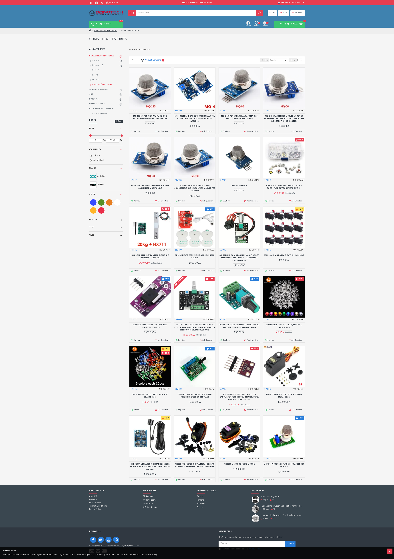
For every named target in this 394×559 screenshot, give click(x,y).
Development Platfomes (105, 31)
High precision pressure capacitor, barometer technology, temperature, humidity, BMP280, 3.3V (239, 397)
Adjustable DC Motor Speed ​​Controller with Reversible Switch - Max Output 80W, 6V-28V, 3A (239, 258)
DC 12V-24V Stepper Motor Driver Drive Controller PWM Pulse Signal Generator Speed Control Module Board (194, 327)
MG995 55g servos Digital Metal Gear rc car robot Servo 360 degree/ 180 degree (194, 465)
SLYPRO (134, 111)
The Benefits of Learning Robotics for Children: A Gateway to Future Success (282, 506)
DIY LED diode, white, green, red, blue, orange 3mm (284, 326)
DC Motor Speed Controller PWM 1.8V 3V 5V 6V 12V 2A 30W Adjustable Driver (239, 326)
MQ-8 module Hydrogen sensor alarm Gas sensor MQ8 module (150, 187)
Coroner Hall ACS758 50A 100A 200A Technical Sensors (150, 326)
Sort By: (265, 60)
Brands (92, 168)
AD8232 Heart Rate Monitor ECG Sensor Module (194, 257)
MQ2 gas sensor (239, 186)
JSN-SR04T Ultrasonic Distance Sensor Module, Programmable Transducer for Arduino (150, 467)
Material (93, 220)
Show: (292, 60)
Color (92, 195)
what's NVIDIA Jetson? (270, 497)
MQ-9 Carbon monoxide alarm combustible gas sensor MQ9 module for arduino (194, 188)
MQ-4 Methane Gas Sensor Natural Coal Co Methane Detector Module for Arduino (195, 119)
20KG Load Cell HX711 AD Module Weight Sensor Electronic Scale (150, 257)
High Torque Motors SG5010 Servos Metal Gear (284, 396)
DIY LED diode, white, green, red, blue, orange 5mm (150, 396)
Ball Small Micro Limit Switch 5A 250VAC (284, 256)
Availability (95, 150)
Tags (91, 235)
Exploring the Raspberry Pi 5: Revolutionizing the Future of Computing (282, 515)
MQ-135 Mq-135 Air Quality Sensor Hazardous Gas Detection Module (150, 117)
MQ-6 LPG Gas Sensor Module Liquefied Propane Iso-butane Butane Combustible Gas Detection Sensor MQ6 (284, 119)
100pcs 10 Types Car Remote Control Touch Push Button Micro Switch (283, 187)
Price (91, 129)
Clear (120, 121)
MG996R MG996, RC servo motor (239, 464)
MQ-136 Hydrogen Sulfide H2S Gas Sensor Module (284, 465)
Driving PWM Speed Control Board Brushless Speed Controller (194, 396)
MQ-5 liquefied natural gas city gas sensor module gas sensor (239, 117)
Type (91, 228)
